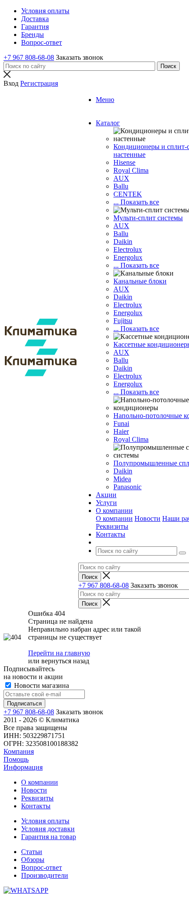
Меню (105, 99)
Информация (23, 767)
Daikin (122, 241)
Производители (44, 875)
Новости (147, 518)
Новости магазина (40, 685)
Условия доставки (48, 829)
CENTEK (127, 194)
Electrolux (127, 249)
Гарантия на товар (48, 836)
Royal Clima (131, 439)
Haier (121, 431)
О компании (114, 518)
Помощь (16, 759)
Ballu (120, 186)
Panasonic (127, 487)
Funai (121, 423)
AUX (121, 178)
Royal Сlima (131, 170)
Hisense (124, 162)
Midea (122, 479)
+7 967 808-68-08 (29, 57)
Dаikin (122, 297)
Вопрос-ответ (41, 867)
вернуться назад (65, 661)
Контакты (36, 806)
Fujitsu (122, 320)
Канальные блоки (140, 281)
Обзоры (32, 859)
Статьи (31, 851)
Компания (19, 751)
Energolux (127, 257)
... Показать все (136, 202)
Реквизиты (112, 526)
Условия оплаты (45, 821)
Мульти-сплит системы (148, 218)
